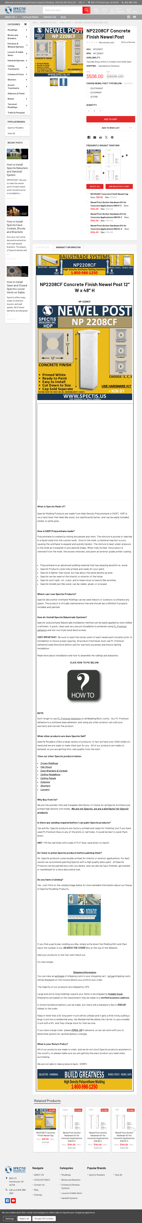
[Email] (94, 137)
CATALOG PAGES (30, 17)
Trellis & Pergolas (16, 112)
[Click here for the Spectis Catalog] (84, 914)
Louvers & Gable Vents (15, 53)
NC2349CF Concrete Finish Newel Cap (109, 194)
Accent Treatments (13, 86)
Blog (63, 17)
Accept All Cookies (44, 1218)
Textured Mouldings (12, 106)
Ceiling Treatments (13, 67)
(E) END (94, 96)
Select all (95, 186)
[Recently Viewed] (97, 11)
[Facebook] (128, 16)
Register (120, 11)
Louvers (44, 789)
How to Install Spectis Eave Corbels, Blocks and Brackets (16, 226)
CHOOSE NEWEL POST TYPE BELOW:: (109, 83)
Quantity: (91, 105)
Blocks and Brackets (13, 37)
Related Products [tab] (47, 1101)
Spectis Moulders (16, 127)
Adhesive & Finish (16, 93)
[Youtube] (134, 16)
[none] (58, 52)
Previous (35, 1130)
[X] (106, 137)
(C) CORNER (96, 92)
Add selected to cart (119, 186)
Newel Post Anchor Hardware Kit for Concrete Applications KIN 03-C (124, 1136)
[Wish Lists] (105, 11)
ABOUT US (10, 17)
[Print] (100, 137)
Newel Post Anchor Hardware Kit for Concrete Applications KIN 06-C (98, 1136)
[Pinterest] (112, 137)
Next (134, 1130)
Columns (45, 781)
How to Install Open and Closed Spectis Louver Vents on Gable (17, 287)
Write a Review (128, 42)
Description (42, 247)
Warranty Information (68, 247)
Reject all (24, 1218)
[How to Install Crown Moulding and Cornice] (84, 686)
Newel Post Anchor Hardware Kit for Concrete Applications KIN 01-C (71, 1136)
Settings (9, 1218)
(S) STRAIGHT (97, 88)
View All (11, 133)
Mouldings (12, 30)
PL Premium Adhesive (69, 718)
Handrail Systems (16, 60)
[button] (110, 128)
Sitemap (38, 1194)
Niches (11, 98)
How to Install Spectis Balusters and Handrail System (17, 169)
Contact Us (49, 17)
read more (12, 198)
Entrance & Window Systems (16, 45)
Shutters (12, 79)
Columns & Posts (16, 74)
